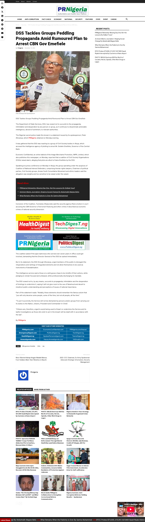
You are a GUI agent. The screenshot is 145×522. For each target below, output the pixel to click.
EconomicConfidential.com (53, 329)
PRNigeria (32, 138)
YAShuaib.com (78, 339)
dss (43, 346)
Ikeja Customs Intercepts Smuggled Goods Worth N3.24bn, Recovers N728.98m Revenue (27, 468)
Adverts (29, 1)
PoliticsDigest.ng (53, 333)
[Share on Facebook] (2, 7)
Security (78, 19)
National (68, 19)
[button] (126, 19)
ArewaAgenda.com (27, 339)
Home (17, 1)
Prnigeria (20, 48)
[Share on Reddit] (2, 28)
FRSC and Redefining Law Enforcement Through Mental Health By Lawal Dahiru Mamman (52, 441)
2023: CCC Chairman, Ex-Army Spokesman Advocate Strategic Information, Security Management (75, 360)
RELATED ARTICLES (24, 389)
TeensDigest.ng (78, 336)
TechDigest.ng (78, 333)
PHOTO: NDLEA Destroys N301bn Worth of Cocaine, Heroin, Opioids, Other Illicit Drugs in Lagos (110, 60)
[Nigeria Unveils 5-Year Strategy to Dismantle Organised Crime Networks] (78, 402)
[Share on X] (2, 11)
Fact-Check (46, 19)
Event (105, 19)
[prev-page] (17, 503)
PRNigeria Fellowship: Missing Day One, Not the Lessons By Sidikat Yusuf (47, 188)
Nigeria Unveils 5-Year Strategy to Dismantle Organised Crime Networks (78, 414)
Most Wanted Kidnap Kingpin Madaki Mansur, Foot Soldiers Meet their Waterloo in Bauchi (31, 359)
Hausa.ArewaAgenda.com (53, 339)
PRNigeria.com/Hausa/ (78, 329)
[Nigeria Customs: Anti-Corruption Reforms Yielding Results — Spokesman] (78, 483)
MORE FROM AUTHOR (42, 389)
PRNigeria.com (28, 329)
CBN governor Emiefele (28, 346)
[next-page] (20, 503)
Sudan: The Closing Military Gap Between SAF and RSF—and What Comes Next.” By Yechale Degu (27, 495)
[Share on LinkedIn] (2, 16)
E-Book (113, 19)
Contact (35, 1)
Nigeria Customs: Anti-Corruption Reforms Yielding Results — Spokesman (77, 495)
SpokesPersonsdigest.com (53, 336)
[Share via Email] (2, 33)
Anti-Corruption (32, 19)
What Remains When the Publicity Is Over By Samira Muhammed (44, 196)
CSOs (38, 346)
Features (89, 19)
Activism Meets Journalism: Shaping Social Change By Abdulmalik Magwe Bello (49, 192)
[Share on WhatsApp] (2, 3)
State (98, 19)
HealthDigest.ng (28, 336)
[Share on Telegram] (2, 20)
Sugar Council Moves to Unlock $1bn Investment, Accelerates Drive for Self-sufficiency (77, 468)
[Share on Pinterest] (2, 24)
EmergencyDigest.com (28, 333)
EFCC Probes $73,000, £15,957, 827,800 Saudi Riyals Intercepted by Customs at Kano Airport (27, 414)
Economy (58, 19)
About (23, 1)
